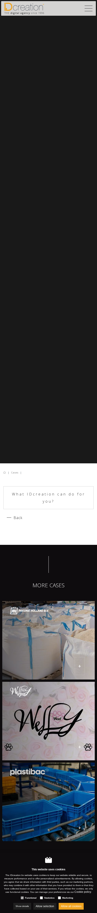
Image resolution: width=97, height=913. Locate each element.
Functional (31, 898)
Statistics (49, 898)
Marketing (67, 898)
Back (18, 517)
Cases (14, 472)
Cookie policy (82, 891)
